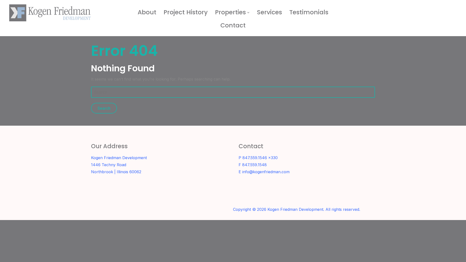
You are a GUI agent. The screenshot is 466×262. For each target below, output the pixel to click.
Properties (230, 12)
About (147, 12)
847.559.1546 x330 (260, 157)
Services (269, 12)
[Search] (453, 9)
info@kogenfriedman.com (266, 171)
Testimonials (308, 12)
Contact (233, 25)
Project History (186, 12)
